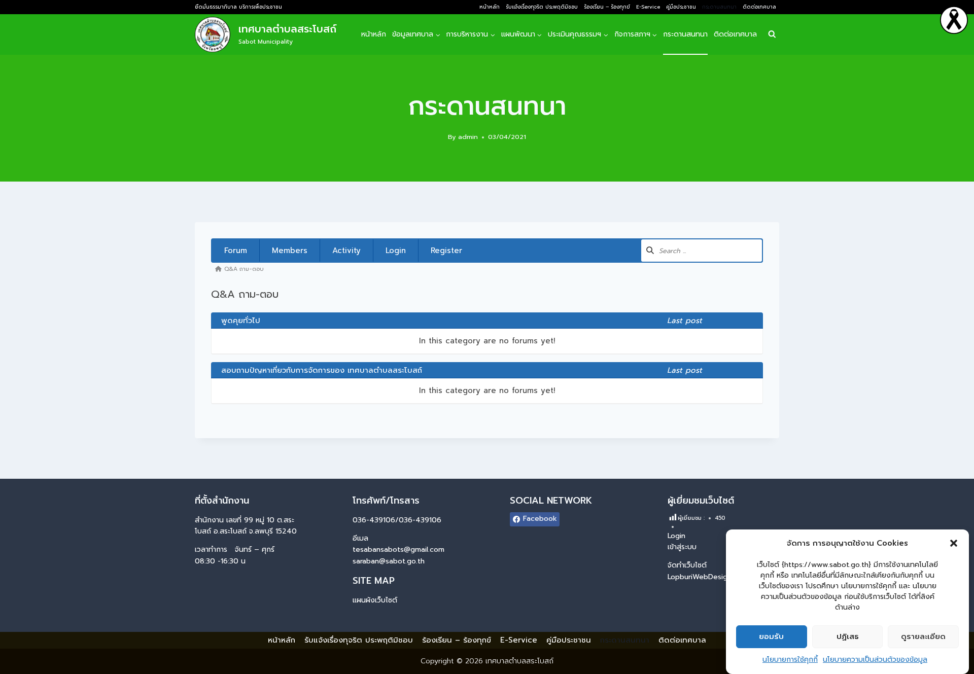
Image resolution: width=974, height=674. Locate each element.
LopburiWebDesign (700, 577)
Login (396, 250)
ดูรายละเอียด (923, 637)
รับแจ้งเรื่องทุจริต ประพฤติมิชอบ (542, 7)
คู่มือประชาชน (681, 7)
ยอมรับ (771, 637)
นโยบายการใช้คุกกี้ (790, 659)
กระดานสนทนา (719, 7)
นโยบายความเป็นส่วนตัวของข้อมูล (875, 659)
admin (468, 136)
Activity (346, 250)
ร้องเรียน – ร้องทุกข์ (607, 7)
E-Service (648, 7)
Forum (235, 250)
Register (446, 250)
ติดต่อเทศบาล (759, 7)
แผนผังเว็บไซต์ (375, 600)
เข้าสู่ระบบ (682, 547)
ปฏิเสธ (848, 637)
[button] (954, 543)
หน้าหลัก (489, 7)
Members (289, 250)
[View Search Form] (771, 34)
